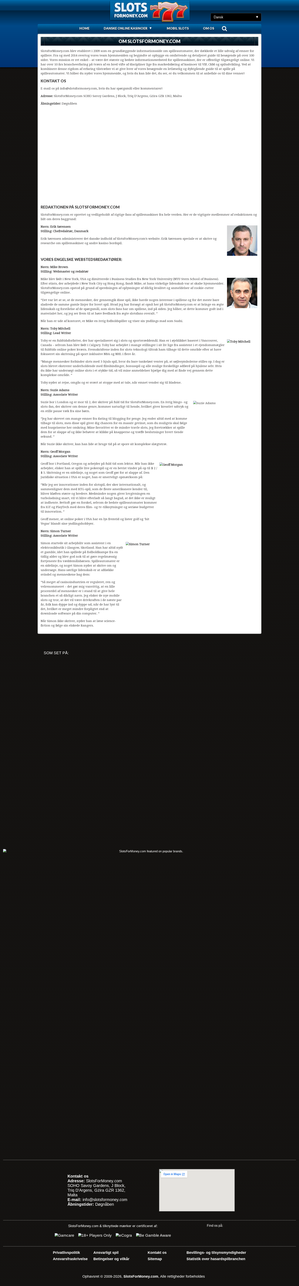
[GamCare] (64, 1235)
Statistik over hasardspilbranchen (216, 1259)
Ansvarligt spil (106, 1253)
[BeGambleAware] (153, 1235)
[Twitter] (222, 1236)
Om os (208, 28)
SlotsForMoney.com (140, 1276)
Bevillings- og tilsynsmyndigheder (216, 1253)
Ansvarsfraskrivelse (70, 1259)
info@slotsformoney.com (105, 1199)
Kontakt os (157, 1253)
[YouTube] (209, 1236)
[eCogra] (124, 1235)
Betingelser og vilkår (111, 1259)
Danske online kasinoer (125, 28)
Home (84, 28)
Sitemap (155, 1259)
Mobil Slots (178, 28)
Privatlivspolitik (66, 1253)
